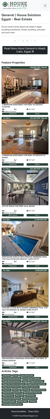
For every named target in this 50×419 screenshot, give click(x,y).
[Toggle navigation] (45, 5)
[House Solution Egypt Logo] (15, 5)
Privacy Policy (33, 411)
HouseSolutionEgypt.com (28, 416)
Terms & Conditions (18, 411)
